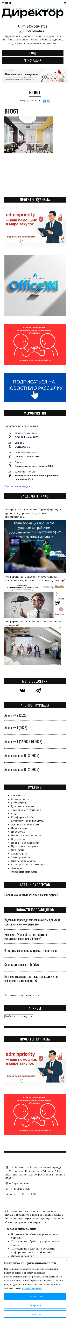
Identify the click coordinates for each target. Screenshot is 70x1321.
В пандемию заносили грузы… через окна (30, 950)
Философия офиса (23, 860)
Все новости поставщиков (21, 995)
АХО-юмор (18, 795)
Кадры (15, 813)
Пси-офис (17, 849)
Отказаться (35, 1314)
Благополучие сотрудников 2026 (34, 465)
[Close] (67, 1260)
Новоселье (18, 831)
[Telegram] (48, 101)
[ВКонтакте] (44, 101)
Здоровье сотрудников (26, 809)
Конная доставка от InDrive (21, 964)
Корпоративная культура (27, 820)
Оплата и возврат (22, 1255)
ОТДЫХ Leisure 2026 (26, 437)
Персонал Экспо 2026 (27, 456)
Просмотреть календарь (17, 486)
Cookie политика (32, 1288)
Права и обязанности (25, 842)
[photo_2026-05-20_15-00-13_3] (35, 75)
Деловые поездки (22, 806)
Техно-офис (19, 853)
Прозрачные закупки (24, 846)
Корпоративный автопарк (28, 864)
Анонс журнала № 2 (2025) (21, 769)
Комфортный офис (23, 817)
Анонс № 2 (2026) (16, 715)
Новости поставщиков (26, 835)
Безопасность (20, 799)
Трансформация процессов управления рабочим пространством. (32, 513)
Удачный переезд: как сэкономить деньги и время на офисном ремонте (32, 921)
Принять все (35, 1296)
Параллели (18, 839)
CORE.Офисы (22, 446)
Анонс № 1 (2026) (15, 727)
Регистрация (33, 60)
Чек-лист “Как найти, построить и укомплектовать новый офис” (25, 936)
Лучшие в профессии (25, 824)
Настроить (35, 1305)
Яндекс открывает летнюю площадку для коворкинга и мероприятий (31, 978)
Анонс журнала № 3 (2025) (21, 755)
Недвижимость (21, 828)
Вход (32, 53)
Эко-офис (17, 868)
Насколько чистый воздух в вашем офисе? (31, 894)
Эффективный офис (24, 871)
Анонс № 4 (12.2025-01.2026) (23, 741)
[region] (35, 1289)
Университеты (20, 857)
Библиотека (19, 802)
